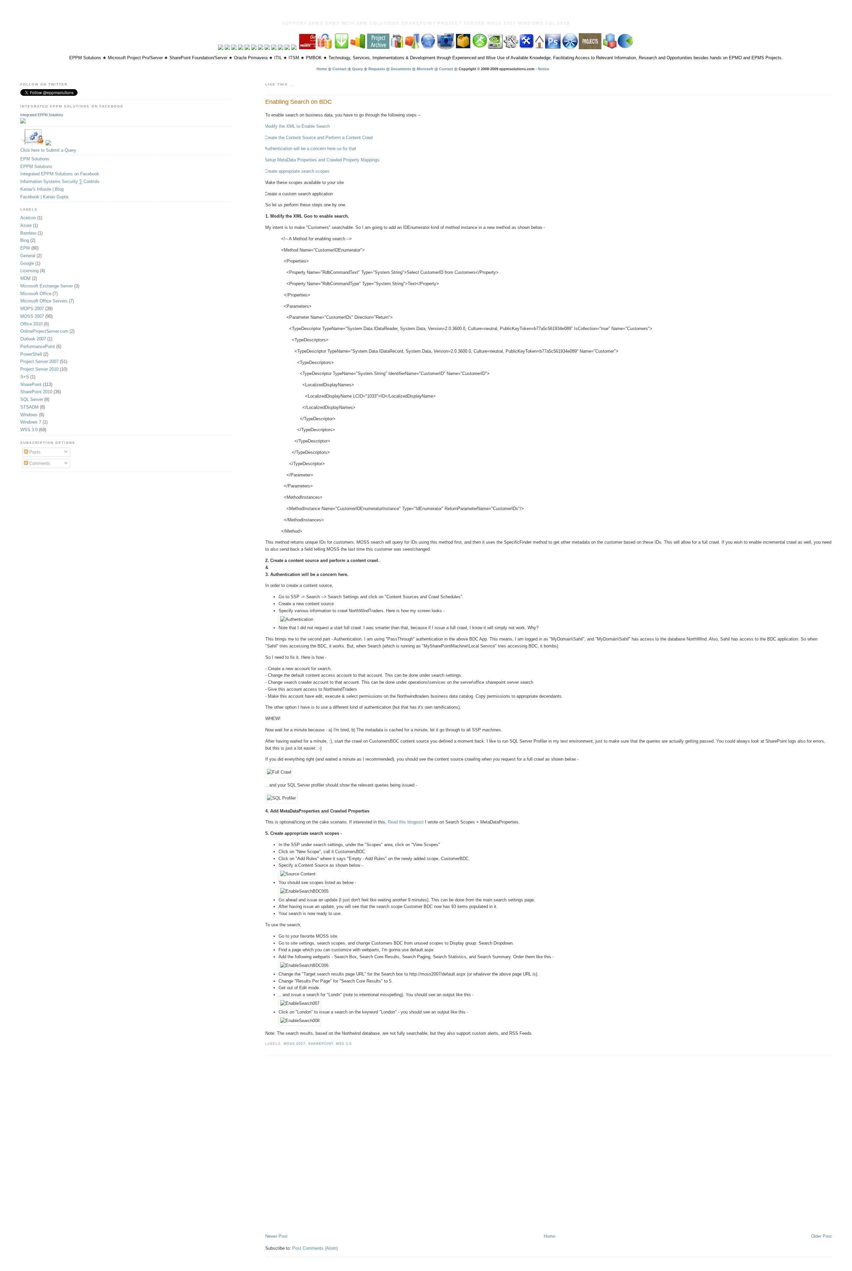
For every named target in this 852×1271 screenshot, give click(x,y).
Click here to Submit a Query (48, 150)
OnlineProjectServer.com (44, 331)
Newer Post (276, 1236)
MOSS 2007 (295, 1043)
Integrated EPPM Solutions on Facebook (59, 173)
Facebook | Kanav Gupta (44, 196)
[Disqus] (548, 1145)
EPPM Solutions (36, 166)
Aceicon (28, 217)
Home (322, 69)
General (27, 255)
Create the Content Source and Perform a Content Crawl (319, 137)
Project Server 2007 (39, 361)
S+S (24, 376)
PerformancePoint (37, 346)
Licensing (29, 270)
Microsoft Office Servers (44, 300)
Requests (376, 69)
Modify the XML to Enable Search (297, 126)
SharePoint (320, 1043)
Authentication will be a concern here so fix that (310, 148)
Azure (26, 225)
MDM (25, 278)
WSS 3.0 (344, 1043)
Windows (29, 414)
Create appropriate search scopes (297, 171)
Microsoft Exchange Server (46, 285)
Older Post (821, 1236)
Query (357, 69)
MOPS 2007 (32, 308)
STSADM (29, 407)
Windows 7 (30, 422)
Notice (543, 69)
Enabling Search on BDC (298, 101)
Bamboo (28, 233)
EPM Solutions (34, 158)
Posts (34, 452)
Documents (401, 69)
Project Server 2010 (39, 369)
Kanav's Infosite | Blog (42, 189)
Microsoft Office (35, 293)
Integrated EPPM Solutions (41, 115)
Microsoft (425, 69)
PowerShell (31, 354)
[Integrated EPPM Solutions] (23, 121)
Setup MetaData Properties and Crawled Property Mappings (322, 159)
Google (27, 263)
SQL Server (31, 399)
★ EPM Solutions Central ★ (426, 15)
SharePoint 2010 (36, 391)
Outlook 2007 (33, 338)
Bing (24, 240)
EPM (25, 248)
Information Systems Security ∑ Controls (60, 181)
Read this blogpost (406, 821)
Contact (339, 69)
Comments (39, 463)
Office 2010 (31, 323)
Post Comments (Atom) (315, 1248)
